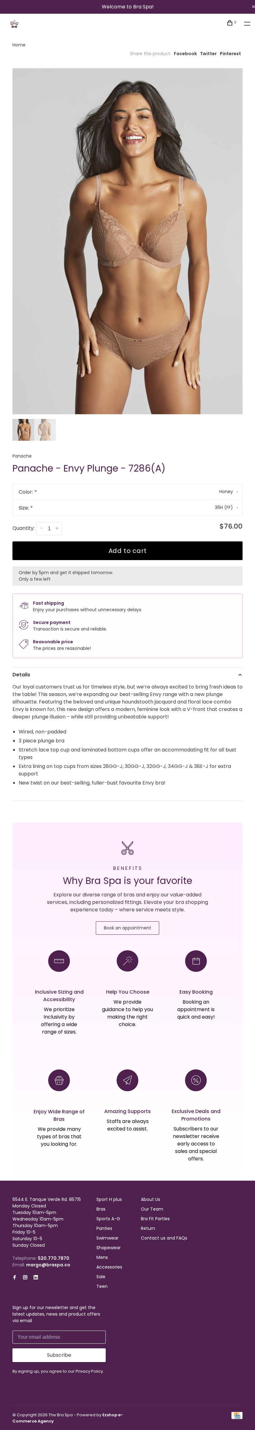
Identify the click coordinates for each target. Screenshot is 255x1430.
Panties (104, 1228)
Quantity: (23, 528)
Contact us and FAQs (164, 1238)
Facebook (185, 53)
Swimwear (107, 1238)
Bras (100, 1209)
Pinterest (230, 53)
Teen (102, 1286)
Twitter (208, 53)
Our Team (152, 1209)
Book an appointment (127, 928)
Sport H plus (109, 1199)
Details (21, 674)
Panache (22, 456)
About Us (150, 1199)
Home (19, 45)
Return (148, 1228)
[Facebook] (14, 1277)
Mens (102, 1257)
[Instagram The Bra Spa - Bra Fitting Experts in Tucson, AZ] (25, 1277)
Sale (100, 1277)
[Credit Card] (237, 1417)
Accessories (109, 1267)
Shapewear (108, 1248)
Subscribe (59, 1355)
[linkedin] (36, 1277)
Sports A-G (108, 1219)
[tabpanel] (127, 241)
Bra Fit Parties (155, 1219)
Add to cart (128, 550)
